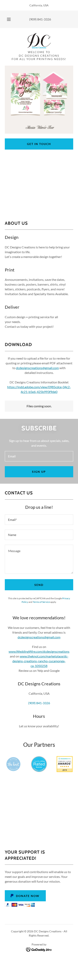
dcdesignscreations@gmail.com (37, 368)
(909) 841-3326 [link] (40, 19)
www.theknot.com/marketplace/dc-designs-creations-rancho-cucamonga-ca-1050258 (40, 661)
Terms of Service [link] (41, 601)
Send (38, 584)
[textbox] (39, 456)
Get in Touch (39, 144)
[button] (9, 19)
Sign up (39, 471)
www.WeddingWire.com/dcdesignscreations (39, 651)
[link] (39, 41)
